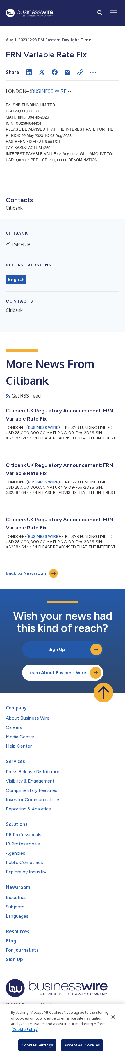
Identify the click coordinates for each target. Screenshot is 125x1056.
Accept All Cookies (82, 1045)
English (16, 279)
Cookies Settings (37, 1045)
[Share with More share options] (93, 72)
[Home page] (29, 13)
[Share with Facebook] (54, 72)
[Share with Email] (67, 72)
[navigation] (113, 13)
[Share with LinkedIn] (29, 72)
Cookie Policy (25, 1029)
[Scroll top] (103, 692)
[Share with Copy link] (80, 72)
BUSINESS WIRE (48, 91)
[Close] (113, 1017)
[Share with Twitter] (42, 72)
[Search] (100, 12)
